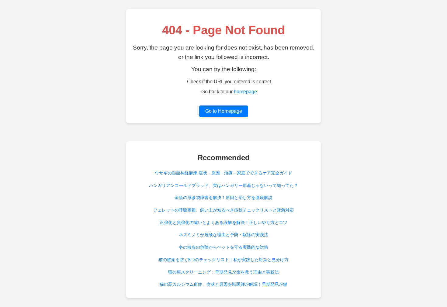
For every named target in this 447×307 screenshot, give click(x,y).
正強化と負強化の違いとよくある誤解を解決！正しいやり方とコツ (223, 222)
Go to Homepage (223, 111)
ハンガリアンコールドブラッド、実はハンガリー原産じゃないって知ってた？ (223, 185)
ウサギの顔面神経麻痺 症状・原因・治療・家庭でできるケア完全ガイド (223, 173)
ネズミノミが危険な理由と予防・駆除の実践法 (223, 234)
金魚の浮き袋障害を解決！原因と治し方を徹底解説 (223, 197)
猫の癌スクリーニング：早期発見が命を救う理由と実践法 (223, 272)
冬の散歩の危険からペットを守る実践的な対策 (223, 247)
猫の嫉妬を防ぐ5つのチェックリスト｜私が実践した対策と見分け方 (223, 259)
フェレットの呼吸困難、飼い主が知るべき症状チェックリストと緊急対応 (223, 210)
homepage (245, 91)
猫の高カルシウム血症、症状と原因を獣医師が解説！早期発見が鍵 (223, 284)
